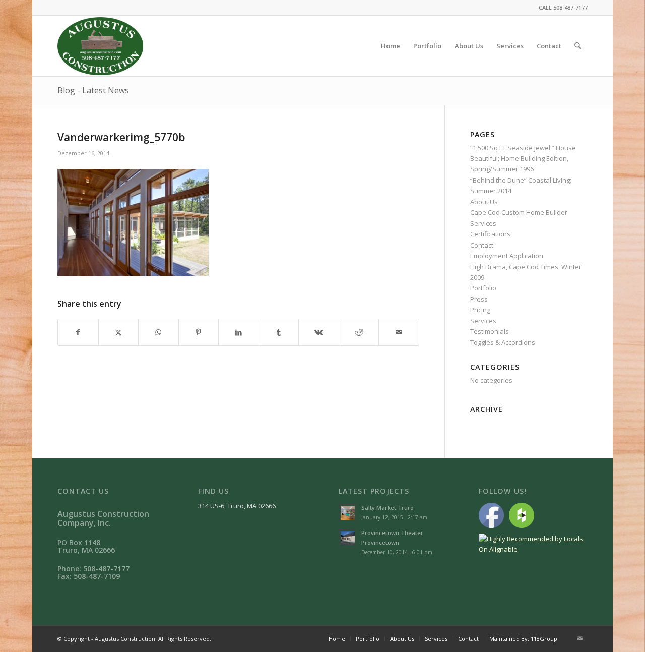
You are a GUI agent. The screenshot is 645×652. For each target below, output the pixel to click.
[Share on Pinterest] (199, 332)
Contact (481, 245)
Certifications (490, 234)
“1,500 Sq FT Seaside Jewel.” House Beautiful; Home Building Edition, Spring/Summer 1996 (523, 158)
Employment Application (506, 255)
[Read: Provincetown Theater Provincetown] (348, 538)
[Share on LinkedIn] (239, 332)
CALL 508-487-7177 (563, 7)
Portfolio (483, 287)
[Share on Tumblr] (279, 332)
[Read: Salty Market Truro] (348, 513)
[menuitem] (390, 46)
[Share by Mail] (399, 332)
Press (479, 299)
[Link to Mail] (580, 638)
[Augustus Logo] (100, 46)
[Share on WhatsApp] (158, 332)
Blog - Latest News (93, 90)
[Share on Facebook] (78, 332)
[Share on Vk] (319, 332)
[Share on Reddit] (359, 332)
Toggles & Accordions (502, 342)
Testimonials (489, 331)
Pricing (480, 309)
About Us (484, 201)
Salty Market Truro (387, 507)
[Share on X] (119, 332)
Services (483, 320)
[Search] (578, 46)
